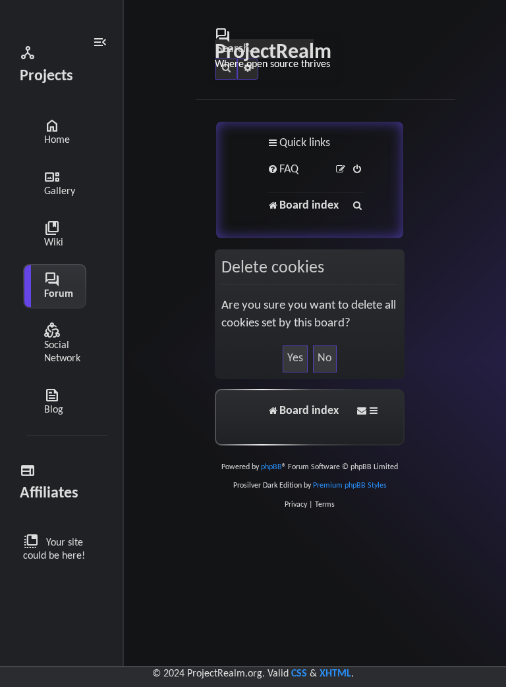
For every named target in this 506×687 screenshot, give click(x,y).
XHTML (335, 674)
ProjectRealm (273, 48)
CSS (299, 674)
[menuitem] (282, 170)
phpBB (271, 467)
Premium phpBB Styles (350, 486)
